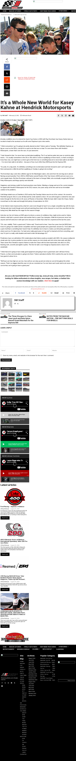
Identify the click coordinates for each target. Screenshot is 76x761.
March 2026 (32, 668)
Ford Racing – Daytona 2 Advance (12, 506)
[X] (7, 73)
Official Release (4, 509)
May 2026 (31, 664)
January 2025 (32, 695)
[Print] (7, 93)
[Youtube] (69, 115)
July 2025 (31, 683)
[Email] (7, 87)
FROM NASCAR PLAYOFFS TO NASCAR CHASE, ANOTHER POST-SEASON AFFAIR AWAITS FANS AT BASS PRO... (12, 613)
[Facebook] (7, 67)
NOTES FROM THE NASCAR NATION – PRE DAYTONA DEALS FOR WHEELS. (60, 318)
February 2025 (32, 693)
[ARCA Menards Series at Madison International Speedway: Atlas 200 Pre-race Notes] (14, 529)
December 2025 (33, 674)
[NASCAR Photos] (73, 115)
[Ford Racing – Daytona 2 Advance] (14, 496)
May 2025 (31, 687)
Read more (5, 518)
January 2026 (32, 672)
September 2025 (33, 679)
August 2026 (32, 658)
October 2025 (32, 678)
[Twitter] (62, 115)
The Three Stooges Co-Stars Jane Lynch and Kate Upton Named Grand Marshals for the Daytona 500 (20, 319)
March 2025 (32, 691)
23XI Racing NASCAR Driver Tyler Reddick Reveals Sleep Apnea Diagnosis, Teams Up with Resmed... (13, 577)
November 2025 (33, 676)
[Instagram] (65, 115)
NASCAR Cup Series (20, 14)
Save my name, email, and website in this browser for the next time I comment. (28, 355)
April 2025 (31, 689)
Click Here (48, 281)
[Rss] (14, 683)
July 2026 (31, 660)
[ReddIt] (7, 80)
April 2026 (31, 666)
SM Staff (5, 115)
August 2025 (32, 681)
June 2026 (31, 662)
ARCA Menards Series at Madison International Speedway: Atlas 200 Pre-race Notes (14, 541)
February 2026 (32, 670)
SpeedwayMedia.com (38, 289)
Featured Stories (6, 14)
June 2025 (31, 685)
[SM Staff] (7, 303)
